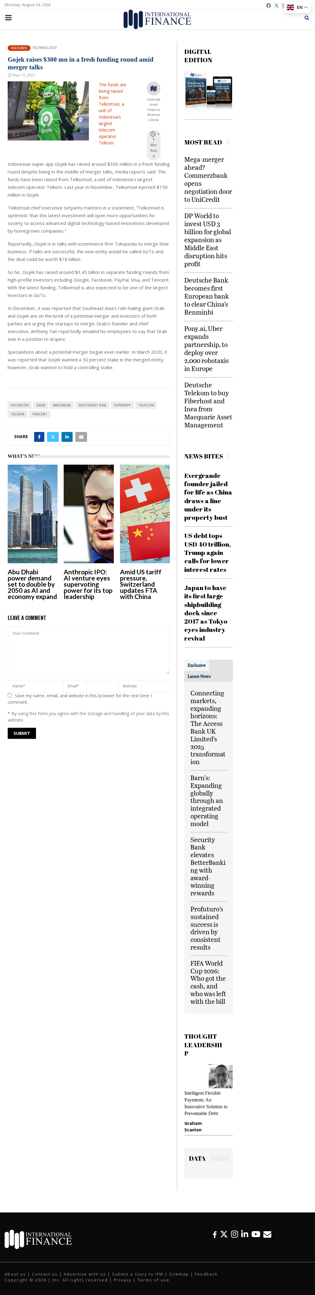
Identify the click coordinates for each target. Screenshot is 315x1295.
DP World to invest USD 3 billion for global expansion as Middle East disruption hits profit (207, 239)
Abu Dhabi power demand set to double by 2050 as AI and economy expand (32, 584)
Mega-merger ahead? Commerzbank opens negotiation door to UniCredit (208, 179)
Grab (40, 405)
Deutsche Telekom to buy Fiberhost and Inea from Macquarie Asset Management (208, 404)
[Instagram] (234, 1234)
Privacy (123, 1280)
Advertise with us (85, 1274)
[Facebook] (215, 1234)
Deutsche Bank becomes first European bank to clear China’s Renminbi (206, 295)
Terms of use (153, 1280)
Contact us (45, 1274)
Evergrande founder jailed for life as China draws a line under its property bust (208, 496)
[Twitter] (224, 1234)
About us (15, 1274)
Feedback (206, 1274)
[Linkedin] (244, 1234)
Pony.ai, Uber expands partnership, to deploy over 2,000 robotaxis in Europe (206, 348)
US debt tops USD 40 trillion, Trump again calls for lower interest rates (207, 552)
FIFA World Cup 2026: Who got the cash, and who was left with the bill (208, 982)
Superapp (122, 405)
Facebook (20, 405)
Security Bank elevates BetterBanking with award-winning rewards (207, 866)
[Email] (267, 1234)
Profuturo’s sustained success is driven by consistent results (206, 927)
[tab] (196, 665)
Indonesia (62, 405)
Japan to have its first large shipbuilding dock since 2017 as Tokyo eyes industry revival (206, 612)
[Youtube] (255, 1234)
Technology (44, 47)
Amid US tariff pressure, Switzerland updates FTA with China (140, 584)
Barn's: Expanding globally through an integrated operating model (206, 800)
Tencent (39, 414)
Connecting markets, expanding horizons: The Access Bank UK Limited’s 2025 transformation (207, 727)
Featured (19, 48)
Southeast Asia (92, 405)
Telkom (17, 414)
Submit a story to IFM (137, 1274)
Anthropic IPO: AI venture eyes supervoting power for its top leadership (88, 584)
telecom (146, 405)
